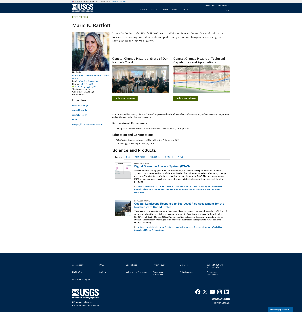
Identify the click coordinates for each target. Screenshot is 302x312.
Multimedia (140, 157)
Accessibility (78, 265)
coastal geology (79, 115)
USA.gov (103, 272)
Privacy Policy (159, 265)
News (165, 9)
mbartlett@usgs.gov (88, 81)
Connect (175, 9)
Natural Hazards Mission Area (151, 186)
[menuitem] (143, 8)
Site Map (184, 265)
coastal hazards (79, 110)
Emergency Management (212, 273)
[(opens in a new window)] (198, 291)
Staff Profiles (80, 17)
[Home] (82, 11)
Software (169, 157)
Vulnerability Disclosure (136, 272)
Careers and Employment (158, 273)
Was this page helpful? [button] (280, 309)
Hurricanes (139, 192)
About (185, 9)
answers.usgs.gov (222, 303)
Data (128, 157)
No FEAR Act (78, 272)
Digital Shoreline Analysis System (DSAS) (162, 166)
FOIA (101, 265)
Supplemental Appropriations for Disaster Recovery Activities (193, 189)
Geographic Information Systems (87, 124)
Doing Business (186, 272)
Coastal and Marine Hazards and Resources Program (188, 186)
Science (143, 9)
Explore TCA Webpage (186, 98)
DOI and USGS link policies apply (215, 266)
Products (155, 9)
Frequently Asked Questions (216, 5)
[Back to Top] (293, 303)
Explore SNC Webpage (125, 98)
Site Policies (131, 265)
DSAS (74, 119)
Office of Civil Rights (81, 280)
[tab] (118, 157)
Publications (155, 157)
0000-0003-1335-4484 (85, 86)
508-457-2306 (86, 84)
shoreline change (80, 105)
